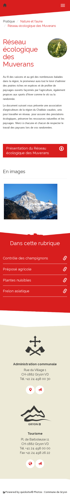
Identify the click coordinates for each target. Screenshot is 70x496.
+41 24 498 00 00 (37, 448)
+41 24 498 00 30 (37, 379)
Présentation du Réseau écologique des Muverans (27, 150)
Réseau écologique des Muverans (32, 26)
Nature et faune (31, 21)
